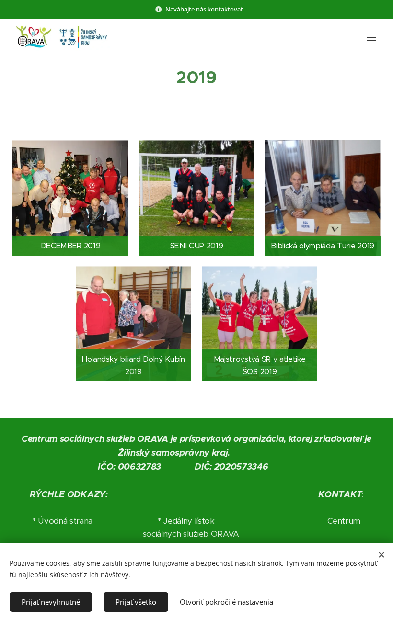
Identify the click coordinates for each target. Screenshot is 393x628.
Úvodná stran (63, 521)
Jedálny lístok (189, 521)
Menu (371, 36)
